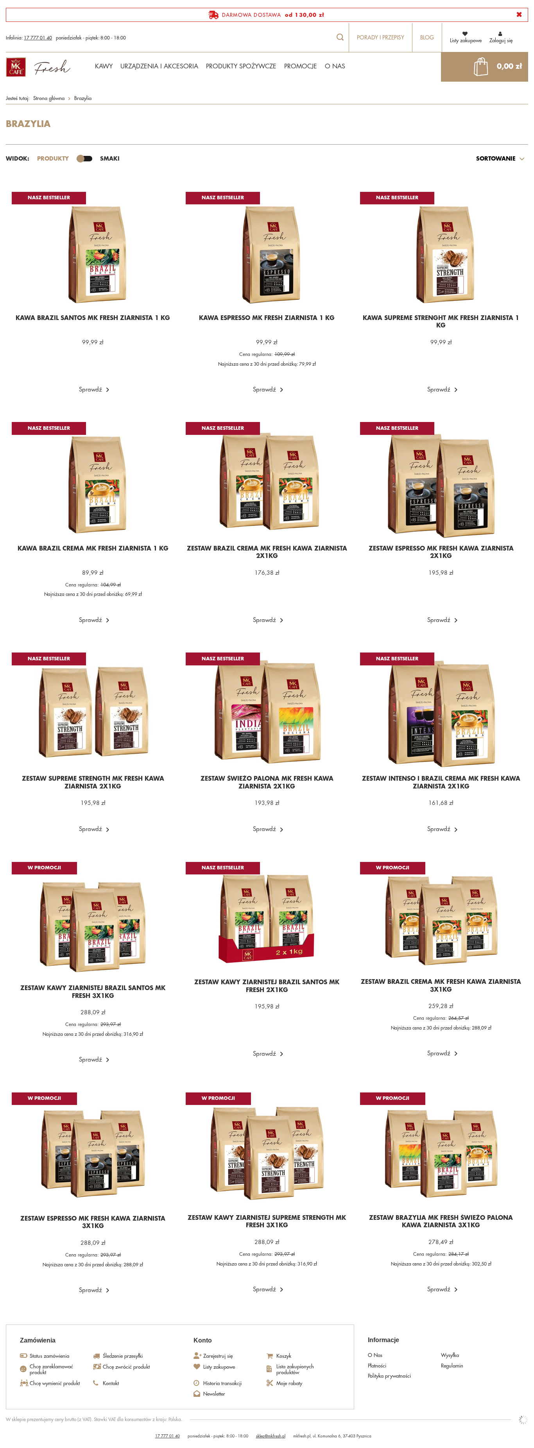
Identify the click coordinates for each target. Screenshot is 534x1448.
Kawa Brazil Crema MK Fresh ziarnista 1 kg (93, 549)
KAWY (104, 66)
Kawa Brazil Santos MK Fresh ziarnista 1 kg (93, 318)
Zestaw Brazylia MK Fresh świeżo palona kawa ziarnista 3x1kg (441, 1222)
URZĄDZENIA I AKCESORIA (159, 66)
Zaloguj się (500, 40)
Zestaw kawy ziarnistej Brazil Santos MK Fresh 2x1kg (266, 986)
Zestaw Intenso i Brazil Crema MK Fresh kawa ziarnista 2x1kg (441, 783)
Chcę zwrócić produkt (126, 1366)
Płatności (377, 1365)
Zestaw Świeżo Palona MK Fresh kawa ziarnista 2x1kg (267, 783)
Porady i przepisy (380, 37)
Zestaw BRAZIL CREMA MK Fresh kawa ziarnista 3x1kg (441, 986)
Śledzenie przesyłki (123, 1356)
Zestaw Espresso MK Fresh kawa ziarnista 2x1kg (441, 553)
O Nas (375, 1355)
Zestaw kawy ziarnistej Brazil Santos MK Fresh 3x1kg (92, 992)
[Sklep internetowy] (523, 1420)
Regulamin (452, 1365)
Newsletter (214, 1393)
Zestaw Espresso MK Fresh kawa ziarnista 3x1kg (92, 1223)
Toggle (84, 158)
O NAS (335, 66)
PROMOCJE (300, 66)
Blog (427, 37)
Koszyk (283, 1356)
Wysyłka (450, 1355)
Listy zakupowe (219, 1366)
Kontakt (111, 1383)
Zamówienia (38, 1340)
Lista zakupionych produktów (295, 1369)
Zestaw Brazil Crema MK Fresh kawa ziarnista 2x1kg (267, 553)
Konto (203, 1340)
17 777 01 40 (38, 38)
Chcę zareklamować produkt (51, 1369)
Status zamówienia (49, 1356)
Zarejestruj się (218, 1356)
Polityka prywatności (389, 1375)
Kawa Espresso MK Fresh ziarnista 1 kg (267, 318)
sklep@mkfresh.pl (270, 1436)
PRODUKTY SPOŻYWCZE (241, 66)
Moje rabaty (289, 1383)
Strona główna (49, 98)
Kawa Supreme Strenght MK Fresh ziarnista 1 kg (441, 322)
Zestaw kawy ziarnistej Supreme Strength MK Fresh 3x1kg (267, 1222)
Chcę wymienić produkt (55, 1383)
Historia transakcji (222, 1383)
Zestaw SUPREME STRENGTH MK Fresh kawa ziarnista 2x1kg (93, 783)
